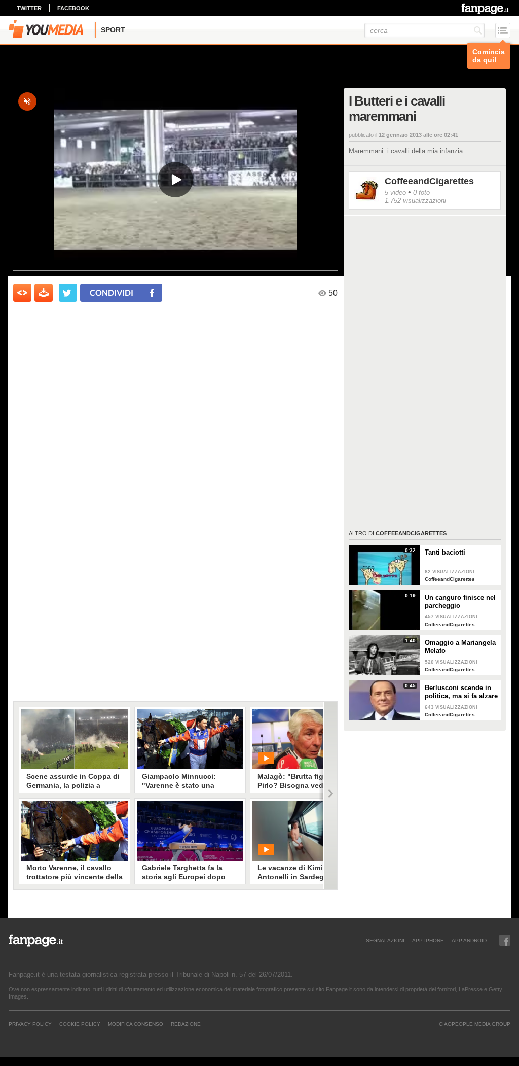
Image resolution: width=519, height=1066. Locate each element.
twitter (29, 8)
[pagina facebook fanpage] (504, 940)
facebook (73, 8)
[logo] (485, 8)
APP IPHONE (428, 940)
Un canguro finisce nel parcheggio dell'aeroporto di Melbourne (460, 602)
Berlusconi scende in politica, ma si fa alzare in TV (461, 692)
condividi (111, 292)
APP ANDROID (469, 940)
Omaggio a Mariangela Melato (460, 647)
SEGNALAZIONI (385, 940)
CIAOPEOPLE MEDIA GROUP (474, 1023)
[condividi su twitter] (68, 293)
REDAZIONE (186, 1023)
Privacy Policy (30, 1023)
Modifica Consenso (135, 1023)
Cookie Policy (79, 1023)
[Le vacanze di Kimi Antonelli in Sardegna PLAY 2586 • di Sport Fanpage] (305, 831)
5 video (395, 192)
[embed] (22, 293)
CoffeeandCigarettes (429, 181)
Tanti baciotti (445, 552)
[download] (43, 293)
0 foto (421, 192)
